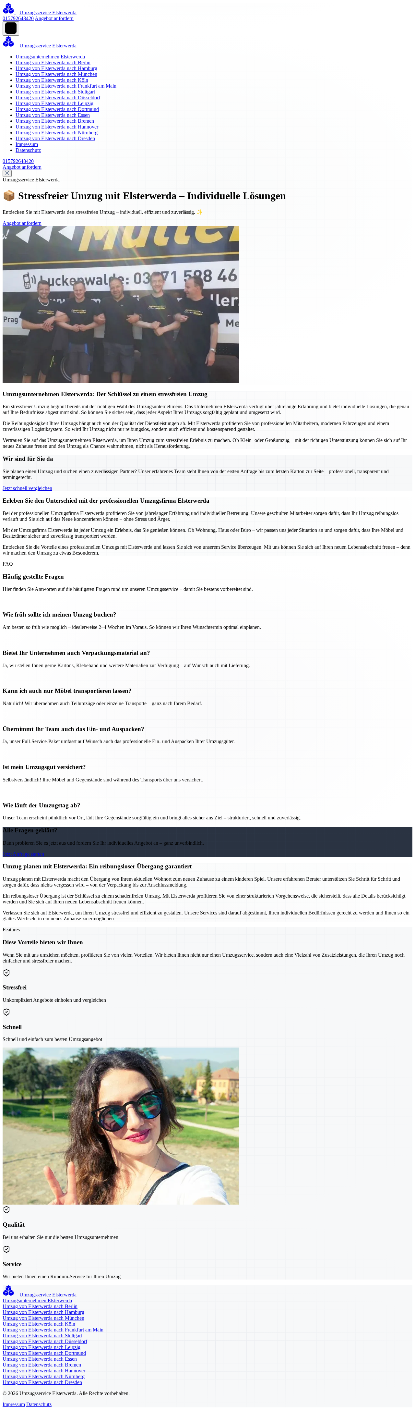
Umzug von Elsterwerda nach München (56, 74)
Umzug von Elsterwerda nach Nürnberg (57, 132)
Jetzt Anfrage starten (23, 854)
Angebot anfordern (54, 18)
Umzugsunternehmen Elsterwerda (50, 56)
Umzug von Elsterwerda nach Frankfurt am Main (66, 86)
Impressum (27, 144)
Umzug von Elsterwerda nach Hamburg (56, 68)
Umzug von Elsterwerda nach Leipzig (54, 103)
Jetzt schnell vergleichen (27, 488)
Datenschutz (28, 150)
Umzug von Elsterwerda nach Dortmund (57, 109)
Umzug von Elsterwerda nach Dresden (55, 138)
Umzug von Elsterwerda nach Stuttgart (55, 91)
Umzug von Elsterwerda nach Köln (52, 80)
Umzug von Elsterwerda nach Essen (53, 115)
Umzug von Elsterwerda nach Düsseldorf (58, 97)
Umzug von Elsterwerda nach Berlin (53, 62)
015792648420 (18, 18)
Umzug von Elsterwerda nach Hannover (57, 126)
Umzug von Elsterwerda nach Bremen (55, 121)
